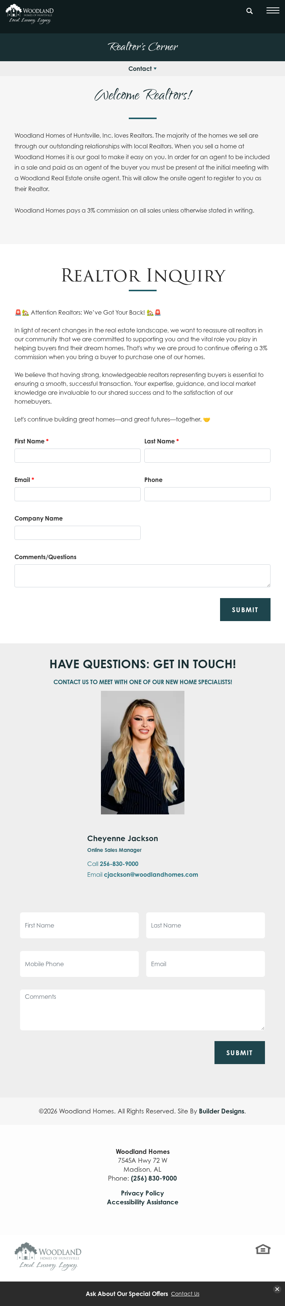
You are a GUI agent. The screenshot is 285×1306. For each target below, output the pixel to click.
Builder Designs (221, 1111)
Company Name (38, 518)
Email (24, 479)
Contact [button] (140, 68)
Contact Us (185, 1293)
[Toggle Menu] (273, 10)
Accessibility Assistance (142, 1202)
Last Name (161, 441)
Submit (245, 610)
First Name (31, 441)
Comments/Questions (45, 557)
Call (112, 863)
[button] (249, 14)
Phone (153, 479)
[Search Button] (249, 9)
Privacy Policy (142, 1193)
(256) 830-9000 (154, 1178)
